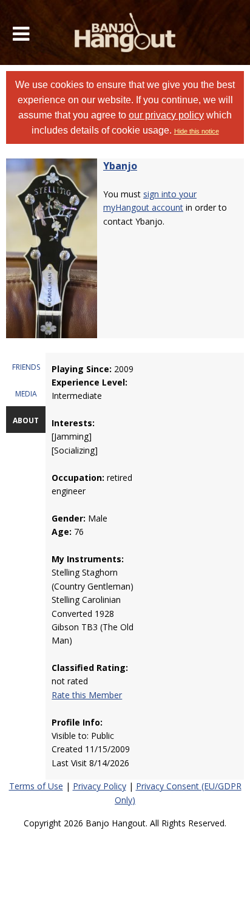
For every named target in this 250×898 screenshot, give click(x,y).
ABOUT (26, 420)
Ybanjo (120, 165)
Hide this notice (196, 131)
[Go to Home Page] (125, 32)
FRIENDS (26, 367)
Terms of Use (36, 786)
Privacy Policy (99, 786)
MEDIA (26, 394)
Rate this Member (87, 695)
